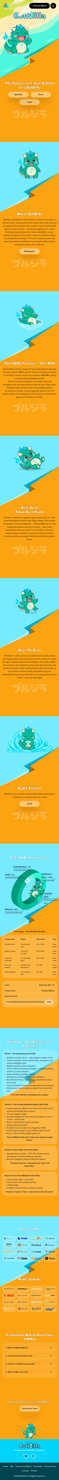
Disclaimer (38, 1466)
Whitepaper (29, 251)
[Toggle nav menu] (53, 6)
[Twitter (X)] (33, 1456)
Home (5, 1466)
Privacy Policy (50, 1466)
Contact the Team (30, 1408)
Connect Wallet (39, 6)
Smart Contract (11, 996)
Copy (49, 1002)
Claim (29, 102)
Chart (40, 94)
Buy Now (18, 94)
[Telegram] (26, 1456)
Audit (29, 804)
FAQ (11, 1466)
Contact (34, 1471)
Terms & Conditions (23, 1466)
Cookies (25, 1471)
